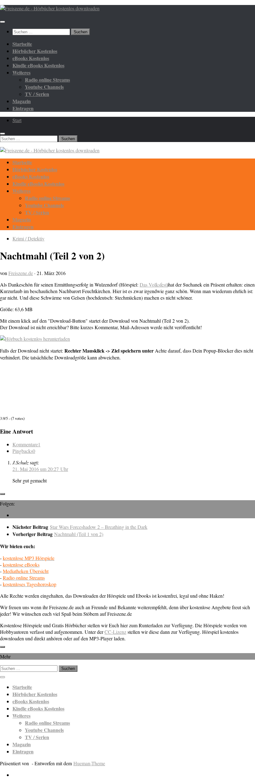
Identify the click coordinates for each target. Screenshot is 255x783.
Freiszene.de (20, 273)
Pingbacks (23, 451)
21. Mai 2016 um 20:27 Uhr (40, 469)
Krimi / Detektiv (28, 238)
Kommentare (26, 444)
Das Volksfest (153, 284)
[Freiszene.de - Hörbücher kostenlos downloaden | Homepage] (50, 8)
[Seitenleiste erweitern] (2, 494)
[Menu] (2, 22)
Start (16, 120)
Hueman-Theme (89, 763)
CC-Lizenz (115, 632)
